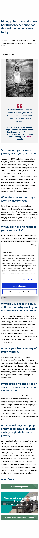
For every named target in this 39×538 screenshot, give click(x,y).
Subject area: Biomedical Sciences (19, 517)
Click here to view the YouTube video (19, 504)
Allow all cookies (19, 286)
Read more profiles (19, 487)
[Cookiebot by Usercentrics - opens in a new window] (28, 245)
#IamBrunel (5, 40)
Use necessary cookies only (19, 292)
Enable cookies (19, 508)
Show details (28, 280)
